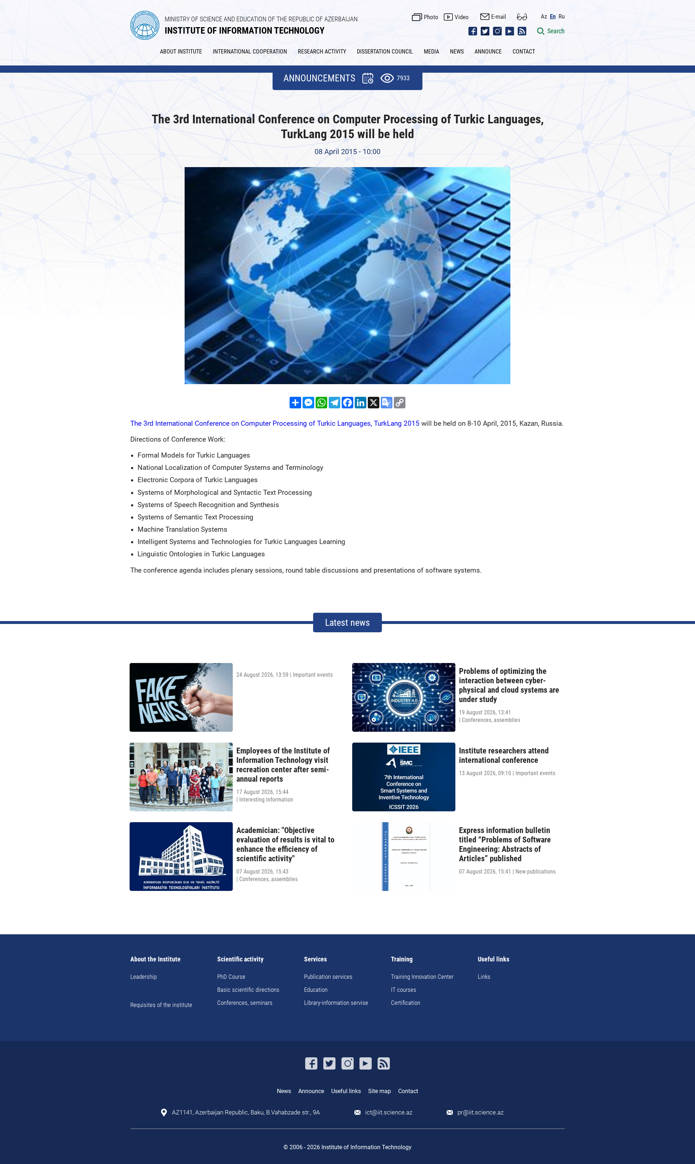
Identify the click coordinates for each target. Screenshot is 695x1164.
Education (316, 989)
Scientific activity (240, 959)
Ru (562, 16)
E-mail (498, 16)
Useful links (493, 959)
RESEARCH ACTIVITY (322, 51)
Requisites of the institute (161, 1004)
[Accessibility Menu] (522, 16)
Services (315, 959)
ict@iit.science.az (388, 1112)
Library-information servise (336, 1002)
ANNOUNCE (488, 51)
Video (462, 17)
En (553, 16)
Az (544, 16)
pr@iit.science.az (481, 1112)
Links (484, 976)
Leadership (143, 976)
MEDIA (431, 51)
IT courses (403, 989)
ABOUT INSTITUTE (181, 51)
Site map (379, 1091)
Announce (311, 1091)
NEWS (457, 51)
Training (402, 959)
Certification (405, 1002)
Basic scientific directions (248, 989)
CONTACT (524, 51)
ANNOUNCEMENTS (319, 78)
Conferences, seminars (245, 1002)
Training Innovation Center (422, 976)
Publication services (328, 976)
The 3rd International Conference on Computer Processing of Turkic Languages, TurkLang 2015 (275, 423)
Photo (431, 17)
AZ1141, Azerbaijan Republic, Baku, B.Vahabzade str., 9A (246, 1112)
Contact (408, 1091)
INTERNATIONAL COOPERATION (250, 51)
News (284, 1091)
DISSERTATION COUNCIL (385, 51)
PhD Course (231, 976)
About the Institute (155, 959)
